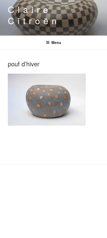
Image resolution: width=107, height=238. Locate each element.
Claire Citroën (34, 15)
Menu (56, 42)
